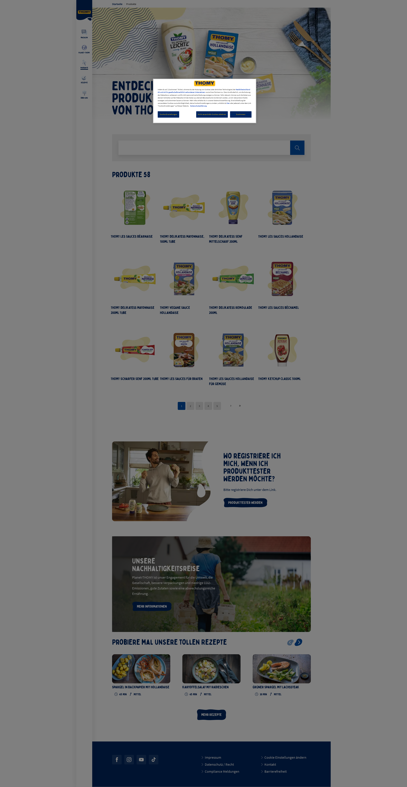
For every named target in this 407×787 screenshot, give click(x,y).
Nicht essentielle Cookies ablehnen (212, 114)
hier (228, 103)
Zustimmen (240, 114)
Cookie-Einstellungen (168, 114)
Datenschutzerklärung (198, 106)
